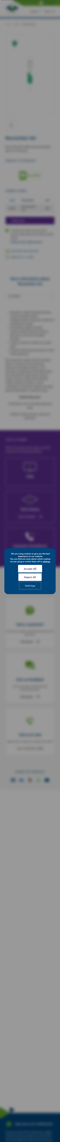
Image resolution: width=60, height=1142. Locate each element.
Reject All (30, 577)
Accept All (30, 568)
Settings (30, 585)
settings (46, 561)
